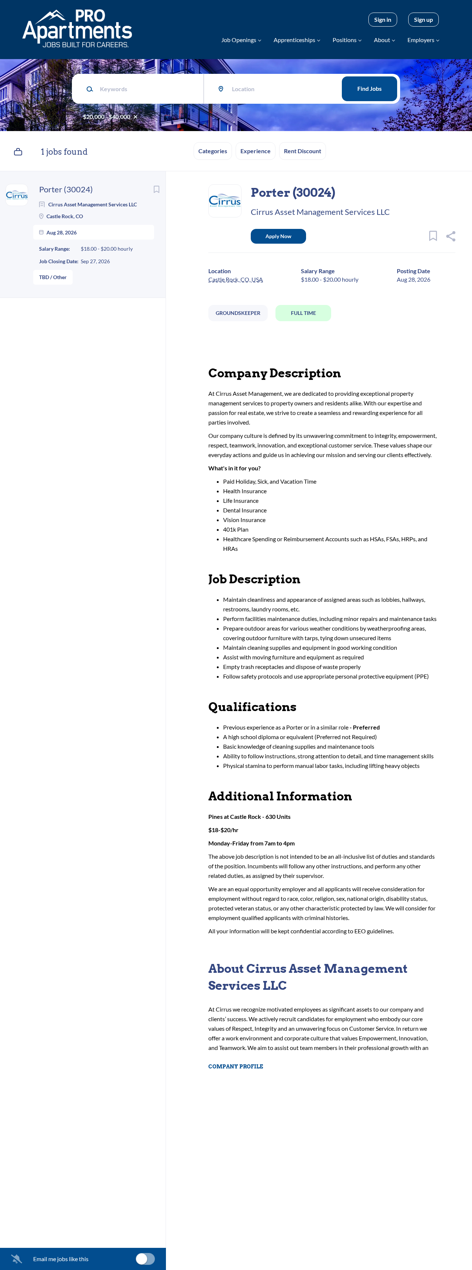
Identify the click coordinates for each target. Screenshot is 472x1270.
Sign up (423, 19)
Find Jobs (369, 88)
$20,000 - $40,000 (106, 116)
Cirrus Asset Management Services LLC (320, 212)
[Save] (156, 189)
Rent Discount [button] (302, 150)
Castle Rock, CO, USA (235, 279)
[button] (450, 237)
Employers (420, 39)
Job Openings (238, 39)
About (382, 39)
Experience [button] (255, 150)
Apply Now (278, 236)
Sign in (382, 19)
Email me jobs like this (60, 1258)
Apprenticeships (294, 39)
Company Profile (235, 1067)
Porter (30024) (66, 189)
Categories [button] (212, 150)
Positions (345, 39)
